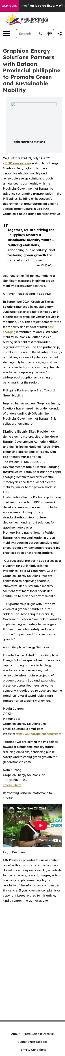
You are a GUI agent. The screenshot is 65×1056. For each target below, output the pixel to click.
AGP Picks (9, 5)
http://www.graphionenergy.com (38, 734)
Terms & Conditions (32, 1049)
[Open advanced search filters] (49, 33)
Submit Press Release (32, 1042)
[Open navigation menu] (6, 33)
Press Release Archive (38, 1034)
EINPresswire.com (17, 163)
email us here (12, 785)
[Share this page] (59, 33)
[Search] (41, 33)
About (15, 1034)
